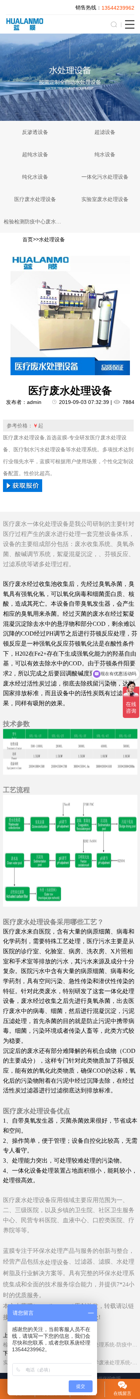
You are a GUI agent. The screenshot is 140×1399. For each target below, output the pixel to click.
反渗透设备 (35, 132)
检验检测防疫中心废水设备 (35, 222)
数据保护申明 (107, 1378)
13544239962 (118, 8)
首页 (27, 240)
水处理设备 (52, 240)
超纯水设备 (35, 154)
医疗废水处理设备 (35, 199)
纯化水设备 (35, 177)
